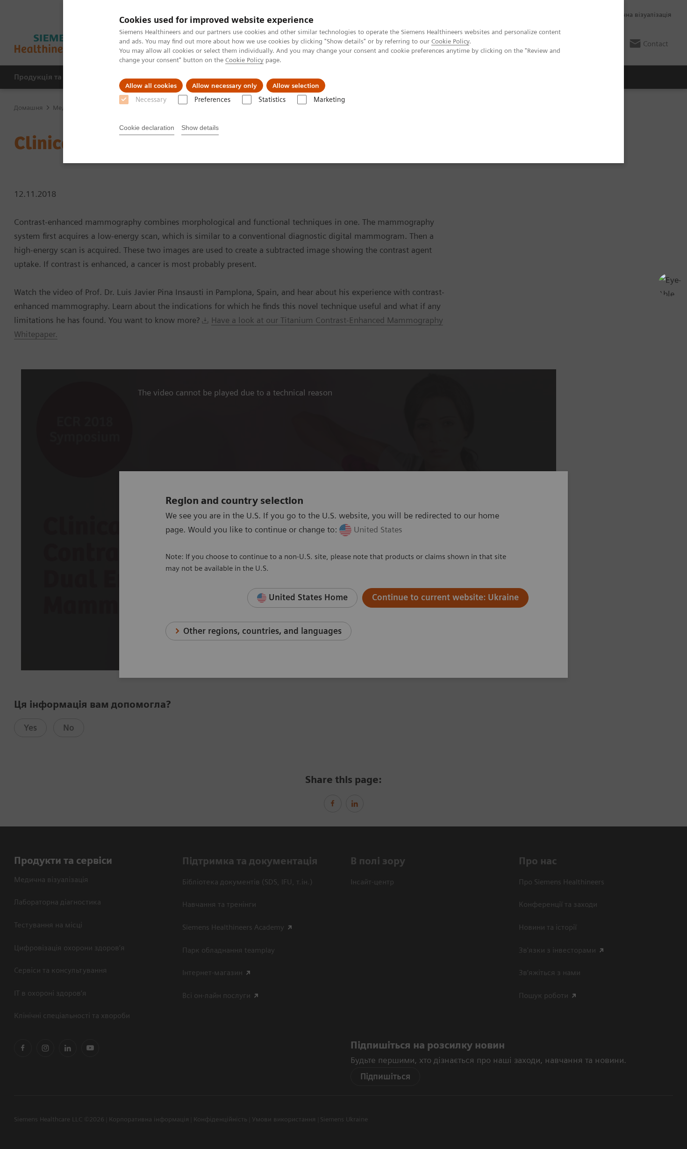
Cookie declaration (146, 127)
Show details (200, 127)
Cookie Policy (450, 41)
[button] (669, 284)
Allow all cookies (151, 85)
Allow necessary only (224, 85)
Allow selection (295, 85)
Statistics (272, 99)
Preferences (212, 99)
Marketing (329, 99)
